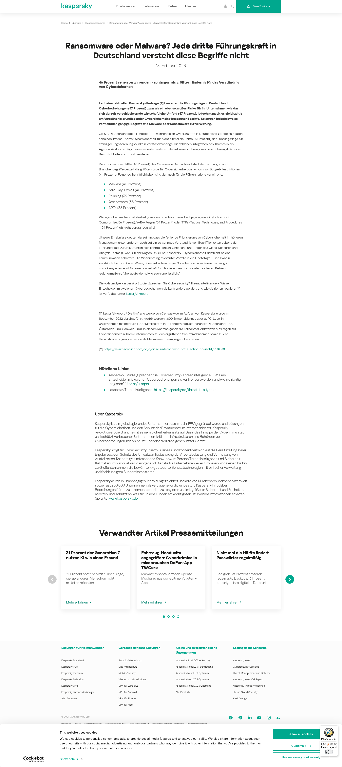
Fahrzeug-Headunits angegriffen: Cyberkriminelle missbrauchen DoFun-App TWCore (169, 560)
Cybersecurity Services (246, 666)
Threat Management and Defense (252, 673)
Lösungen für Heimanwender (82, 648)
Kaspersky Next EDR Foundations (194, 666)
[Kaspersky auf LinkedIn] (249, 717)
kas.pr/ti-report (137, 294)
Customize (298, 745)
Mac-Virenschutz (128, 666)
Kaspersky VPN (69, 685)
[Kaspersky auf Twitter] (240, 717)
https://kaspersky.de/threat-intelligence (185, 390)
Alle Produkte (183, 692)
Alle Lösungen (69, 698)
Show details (69, 759)
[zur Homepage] (77, 6)
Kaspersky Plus (69, 666)
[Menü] (335, 727)
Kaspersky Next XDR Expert (248, 679)
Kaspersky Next (241, 660)
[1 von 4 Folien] (164, 616)
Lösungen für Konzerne (250, 648)
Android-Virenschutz (130, 660)
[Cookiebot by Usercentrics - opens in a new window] (33, 759)
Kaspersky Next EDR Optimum (192, 673)
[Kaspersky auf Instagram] (268, 717)
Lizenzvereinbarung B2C (115, 723)
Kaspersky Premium (72, 673)
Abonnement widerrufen (197, 723)
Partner (172, 6)
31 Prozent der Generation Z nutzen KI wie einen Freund (93, 555)
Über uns (190, 6)
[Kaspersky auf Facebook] (230, 717)
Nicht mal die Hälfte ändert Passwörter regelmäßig (243, 555)
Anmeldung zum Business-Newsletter (168, 723)
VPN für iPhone (127, 698)
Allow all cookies (301, 734)
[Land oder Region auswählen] (225, 6)
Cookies (77, 723)
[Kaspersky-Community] (278, 717)
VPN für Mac (126, 704)
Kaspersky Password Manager (77, 692)
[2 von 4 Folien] (168, 616)
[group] (95, 577)
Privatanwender (126, 6)
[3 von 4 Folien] (173, 616)
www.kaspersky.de (123, 498)
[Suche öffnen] (232, 6)
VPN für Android (128, 692)
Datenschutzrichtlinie (93, 723)
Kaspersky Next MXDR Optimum (193, 685)
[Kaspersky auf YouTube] (259, 717)
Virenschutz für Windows (132, 679)
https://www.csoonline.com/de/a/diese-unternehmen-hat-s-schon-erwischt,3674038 (164, 349)
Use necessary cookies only (301, 757)
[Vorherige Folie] (52, 579)
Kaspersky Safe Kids (72, 679)
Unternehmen (152, 6)
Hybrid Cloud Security (245, 692)
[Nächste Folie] (289, 579)
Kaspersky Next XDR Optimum (192, 679)
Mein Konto (260, 6)
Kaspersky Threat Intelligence (249, 685)
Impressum (66, 723)
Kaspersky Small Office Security (193, 660)
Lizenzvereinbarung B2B (139, 723)
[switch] (329, 752)
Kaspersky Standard (72, 660)
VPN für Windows (128, 685)
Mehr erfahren (77, 602)
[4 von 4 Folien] (178, 616)
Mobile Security (127, 673)
